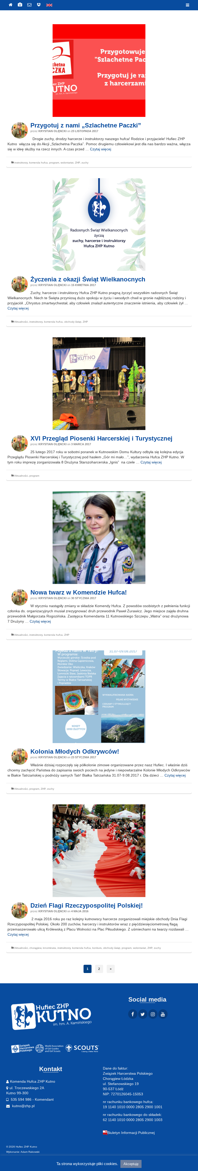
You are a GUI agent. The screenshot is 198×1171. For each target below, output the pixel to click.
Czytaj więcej (100, 149)
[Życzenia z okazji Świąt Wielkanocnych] (99, 224)
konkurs (97, 947)
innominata (49, 947)
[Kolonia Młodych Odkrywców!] (99, 696)
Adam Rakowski (30, 1151)
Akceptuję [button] (130, 1164)
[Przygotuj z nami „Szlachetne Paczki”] (99, 70)
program (54, 162)
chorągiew (35, 947)
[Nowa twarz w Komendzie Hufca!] (99, 537)
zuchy (84, 162)
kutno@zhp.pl (23, 1106)
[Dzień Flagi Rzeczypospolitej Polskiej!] (99, 850)
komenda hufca (38, 162)
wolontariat (67, 162)
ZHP (77, 162)
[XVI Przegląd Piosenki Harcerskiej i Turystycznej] (99, 383)
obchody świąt (72, 321)
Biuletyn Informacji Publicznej (131, 1133)
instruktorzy (21, 162)
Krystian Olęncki (52, 131)
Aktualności (21, 321)
